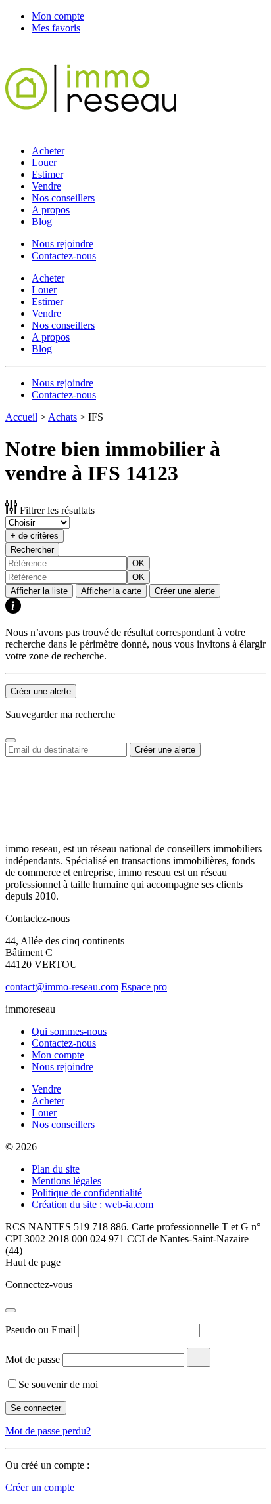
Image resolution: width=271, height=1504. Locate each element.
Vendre (46, 186)
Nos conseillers (63, 197)
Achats (62, 417)
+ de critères (35, 536)
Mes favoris (56, 27)
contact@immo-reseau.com (61, 986)
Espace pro (144, 986)
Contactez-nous (64, 255)
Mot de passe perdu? (48, 1430)
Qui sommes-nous (69, 1031)
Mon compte (58, 16)
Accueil (21, 417)
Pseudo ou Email (40, 1329)
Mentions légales (66, 1180)
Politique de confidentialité (87, 1192)
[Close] (10, 740)
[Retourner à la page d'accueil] (90, 128)
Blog (42, 221)
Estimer (47, 174)
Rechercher (32, 549)
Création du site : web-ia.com (92, 1204)
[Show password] (198, 1357)
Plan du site (56, 1169)
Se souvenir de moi (58, 1384)
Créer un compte (39, 1487)
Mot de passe (32, 1359)
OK (138, 563)
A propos (51, 209)
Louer (44, 162)
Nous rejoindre (62, 243)
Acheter (48, 150)
